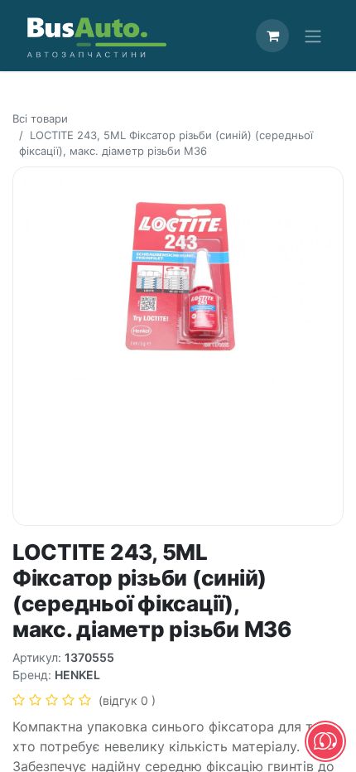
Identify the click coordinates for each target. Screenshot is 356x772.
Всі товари (40, 118)
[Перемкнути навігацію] (313, 35)
